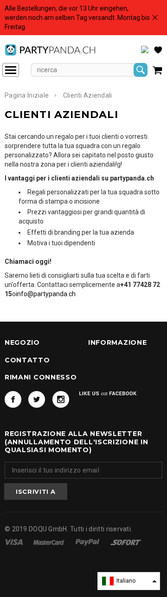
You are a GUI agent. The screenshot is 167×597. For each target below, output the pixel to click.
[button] (128, 581)
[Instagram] (60, 399)
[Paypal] (88, 541)
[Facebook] (13, 399)
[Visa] (14, 541)
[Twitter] (36, 399)
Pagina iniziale (27, 95)
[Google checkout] (125, 541)
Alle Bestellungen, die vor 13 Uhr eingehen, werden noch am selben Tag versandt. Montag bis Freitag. (77, 18)
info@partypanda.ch (46, 294)
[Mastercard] (49, 541)
